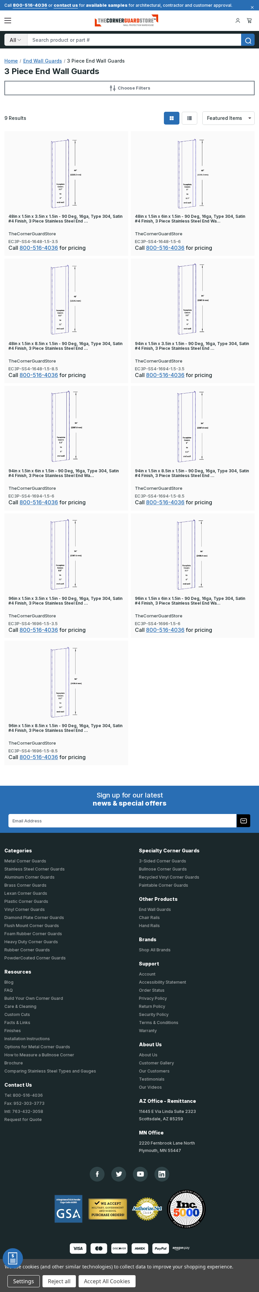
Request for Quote (23, 1119)
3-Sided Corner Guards (162, 860)
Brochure (13, 1062)
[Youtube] (140, 1174)
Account (147, 974)
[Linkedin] (162, 1174)
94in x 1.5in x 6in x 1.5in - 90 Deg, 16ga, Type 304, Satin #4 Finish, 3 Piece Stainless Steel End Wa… (63, 473)
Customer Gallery (156, 1062)
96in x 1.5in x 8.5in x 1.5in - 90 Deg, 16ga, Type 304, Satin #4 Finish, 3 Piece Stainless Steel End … (65, 728)
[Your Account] (238, 20)
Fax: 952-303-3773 (24, 1103)
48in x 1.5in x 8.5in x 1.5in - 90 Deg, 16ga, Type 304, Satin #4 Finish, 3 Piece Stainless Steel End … (65, 346)
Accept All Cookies (107, 1281)
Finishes (12, 1030)
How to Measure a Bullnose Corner (39, 1054)
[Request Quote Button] (13, 1258)
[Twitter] (118, 1174)
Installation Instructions (27, 1038)
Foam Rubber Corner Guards (33, 933)
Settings (23, 1281)
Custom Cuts (17, 1014)
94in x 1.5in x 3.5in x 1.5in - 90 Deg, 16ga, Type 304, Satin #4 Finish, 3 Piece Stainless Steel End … (192, 346)
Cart (250, 20)
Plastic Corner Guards (26, 901)
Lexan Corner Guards (25, 893)
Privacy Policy (153, 998)
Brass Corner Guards (25, 885)
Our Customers (154, 1071)
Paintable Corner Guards (163, 885)
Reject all (59, 1281)
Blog (8, 982)
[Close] (251, 7)
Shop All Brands (155, 949)
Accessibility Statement (162, 982)
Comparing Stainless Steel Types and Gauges (50, 1071)
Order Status (152, 990)
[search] (248, 40)
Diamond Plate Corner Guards (34, 917)
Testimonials (152, 1079)
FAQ (8, 990)
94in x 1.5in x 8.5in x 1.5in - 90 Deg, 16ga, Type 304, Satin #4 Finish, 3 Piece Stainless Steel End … (192, 473)
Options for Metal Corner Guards (37, 1046)
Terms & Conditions (158, 1022)
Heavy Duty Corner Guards (31, 941)
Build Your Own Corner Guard (33, 998)
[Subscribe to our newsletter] (243, 820)
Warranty (148, 1030)
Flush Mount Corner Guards (31, 925)
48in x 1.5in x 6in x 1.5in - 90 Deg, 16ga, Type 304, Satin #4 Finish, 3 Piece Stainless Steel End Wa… (190, 219)
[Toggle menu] (7, 20)
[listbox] (228, 118)
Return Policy (152, 1006)
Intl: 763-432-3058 (23, 1111)
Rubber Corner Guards (27, 949)
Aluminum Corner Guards (29, 877)
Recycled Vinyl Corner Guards (169, 877)
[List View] (189, 118)
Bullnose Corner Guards (163, 869)
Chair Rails (149, 917)
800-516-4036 (30, 5)
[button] (129, 88)
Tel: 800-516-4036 (23, 1095)
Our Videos (150, 1087)
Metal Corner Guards (25, 860)
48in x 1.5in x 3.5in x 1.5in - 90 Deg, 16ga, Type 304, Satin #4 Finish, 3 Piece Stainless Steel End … (65, 219)
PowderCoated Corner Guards (35, 957)
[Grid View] (171, 118)
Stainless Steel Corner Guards (34, 869)
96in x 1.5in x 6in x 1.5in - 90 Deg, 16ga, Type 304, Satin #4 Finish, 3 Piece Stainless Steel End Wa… (190, 601)
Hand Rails (149, 925)
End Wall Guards (155, 909)
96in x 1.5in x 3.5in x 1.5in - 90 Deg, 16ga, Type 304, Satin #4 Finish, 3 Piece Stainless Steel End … (65, 601)
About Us (148, 1054)
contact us (66, 5)
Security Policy (154, 1014)
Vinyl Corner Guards (24, 909)
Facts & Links (17, 1022)
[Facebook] (97, 1174)
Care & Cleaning (20, 1006)
